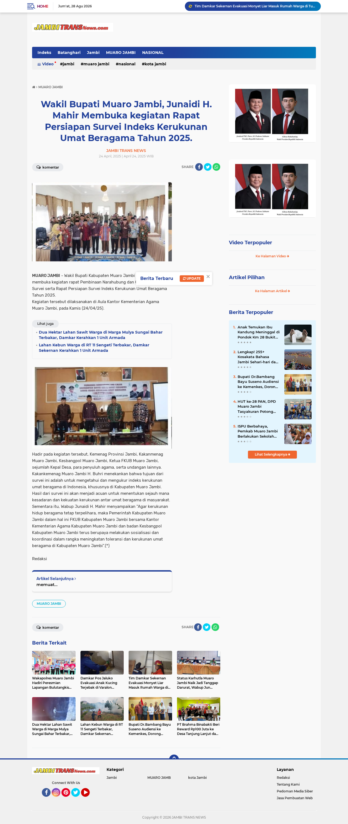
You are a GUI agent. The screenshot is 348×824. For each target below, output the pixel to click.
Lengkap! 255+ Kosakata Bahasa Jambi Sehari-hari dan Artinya (258, 357)
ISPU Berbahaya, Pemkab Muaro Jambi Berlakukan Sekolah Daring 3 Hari (258, 431)
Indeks (44, 52)
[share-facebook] (199, 167)
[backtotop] (174, 759)
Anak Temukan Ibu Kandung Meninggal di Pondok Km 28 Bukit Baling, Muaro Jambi (259, 332)
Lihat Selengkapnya (271, 454)
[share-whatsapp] (216, 167)
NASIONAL (152, 52)
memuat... (47, 584)
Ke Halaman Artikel (271, 291)
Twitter (78, 799)
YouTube (89, 799)
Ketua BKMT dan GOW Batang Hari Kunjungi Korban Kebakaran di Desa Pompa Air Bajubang (255, 6)
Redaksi (283, 778)
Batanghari (69, 52)
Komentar (50, 167)
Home (42, 6)
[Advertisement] (272, 503)
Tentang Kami (288, 784)
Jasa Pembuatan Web (295, 798)
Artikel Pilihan (247, 277)
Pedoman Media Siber (295, 791)
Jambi (93, 52)
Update (193, 278)
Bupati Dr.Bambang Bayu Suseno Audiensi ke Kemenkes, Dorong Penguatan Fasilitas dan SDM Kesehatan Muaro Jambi (258, 381)
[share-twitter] (208, 167)
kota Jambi (155, 64)
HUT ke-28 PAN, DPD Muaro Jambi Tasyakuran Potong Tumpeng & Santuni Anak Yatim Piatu (257, 406)
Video (48, 64)
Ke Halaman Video (271, 256)
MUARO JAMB (159, 778)
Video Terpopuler (250, 243)
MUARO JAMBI (121, 52)
